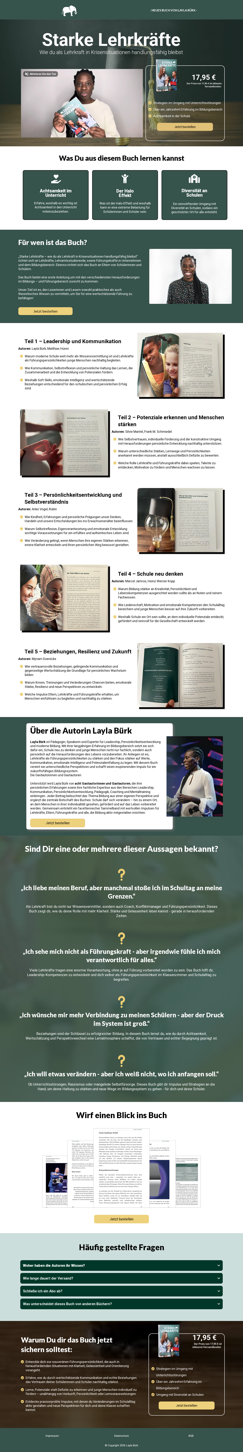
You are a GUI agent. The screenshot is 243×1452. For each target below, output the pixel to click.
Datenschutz (121, 1435)
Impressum (52, 1435)
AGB (191, 1435)
